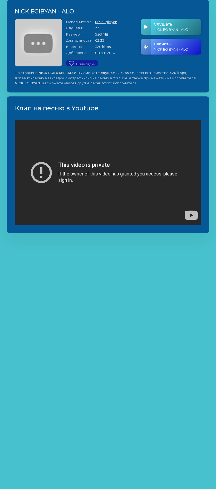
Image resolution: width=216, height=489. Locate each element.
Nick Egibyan (106, 22)
